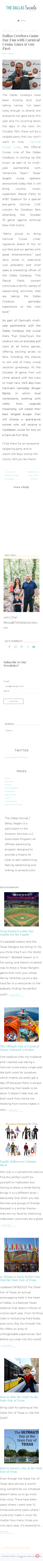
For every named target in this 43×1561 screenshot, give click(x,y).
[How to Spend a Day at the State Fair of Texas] (21, 1446)
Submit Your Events (13, 804)
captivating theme (24, 1556)
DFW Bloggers (11, 788)
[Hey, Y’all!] (21, 585)
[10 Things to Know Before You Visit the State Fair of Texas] (21, 1255)
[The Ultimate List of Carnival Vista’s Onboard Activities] (21, 1024)
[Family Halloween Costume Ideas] (21, 1140)
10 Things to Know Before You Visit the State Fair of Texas (20, 1278)
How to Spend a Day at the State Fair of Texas (21, 1469)
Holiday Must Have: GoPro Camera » (32, 475)
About (7, 778)
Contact (8, 785)
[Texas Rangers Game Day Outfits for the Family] (21, 909)
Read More (15, 995)
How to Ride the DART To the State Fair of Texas (19, 1398)
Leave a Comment (30, 31)
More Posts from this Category (16, 1547)
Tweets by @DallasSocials (16, 757)
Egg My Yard (10, 795)
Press (7, 798)
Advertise (9, 781)
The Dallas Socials (21, 7)
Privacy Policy (11, 801)
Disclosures (10, 791)
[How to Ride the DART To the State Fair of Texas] (21, 1375)
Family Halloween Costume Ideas (18, 1163)
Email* (6, 681)
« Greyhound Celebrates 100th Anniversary (12, 475)
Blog (4, 54)
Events (11, 54)
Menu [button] (23, 20)
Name (6, 691)
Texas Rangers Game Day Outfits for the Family (17, 932)
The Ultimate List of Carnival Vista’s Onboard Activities (19, 1048)
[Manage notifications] (37, 1556)
